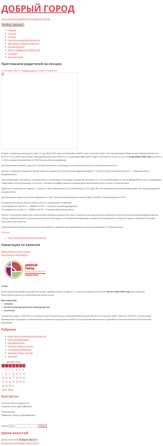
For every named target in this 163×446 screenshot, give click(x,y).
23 (10, 381)
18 (17, 377)
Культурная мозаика (18, 339)
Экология (12, 53)
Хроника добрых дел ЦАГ (20, 352)
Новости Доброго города (20, 346)
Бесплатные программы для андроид (20, 443)
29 (6, 385)
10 (13, 373)
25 (17, 381)
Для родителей (15, 57)
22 (6, 381)
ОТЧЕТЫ (12, 36)
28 (3, 385)
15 (6, 377)
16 (10, 377)
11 (17, 373)
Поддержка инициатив (19, 349)
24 (13, 381)
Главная (12, 30)
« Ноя (4, 389)
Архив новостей (9, 439)
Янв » (10, 389)
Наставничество (16, 46)
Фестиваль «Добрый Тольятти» (23, 43)
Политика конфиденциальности (24, 40)
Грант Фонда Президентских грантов (27, 237)
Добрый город (28, 70)
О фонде (12, 33)
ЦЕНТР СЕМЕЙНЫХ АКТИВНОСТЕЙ (24, 50)
